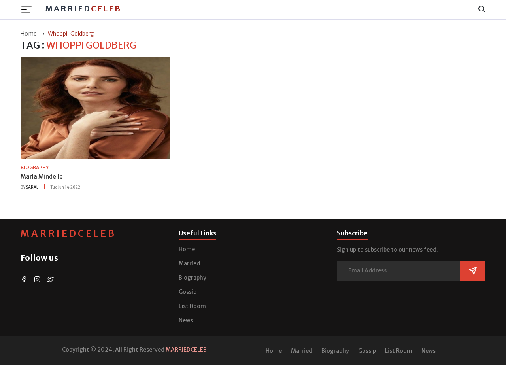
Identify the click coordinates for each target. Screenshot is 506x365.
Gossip (187, 291)
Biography (192, 277)
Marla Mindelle (42, 176)
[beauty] (95, 108)
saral (32, 187)
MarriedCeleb (68, 233)
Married (83, 8)
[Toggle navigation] (29, 9)
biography (35, 167)
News (186, 320)
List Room (192, 306)
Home (187, 249)
